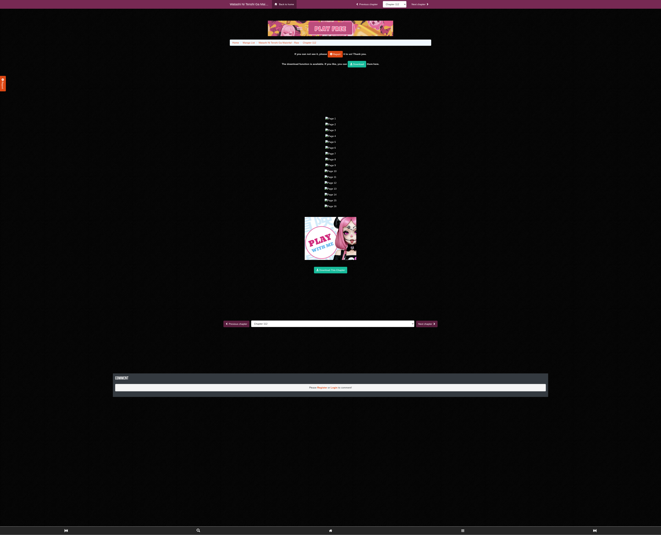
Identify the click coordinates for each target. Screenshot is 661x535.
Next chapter (419, 4)
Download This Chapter (332, 270)
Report (336, 54)
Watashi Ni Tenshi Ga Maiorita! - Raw (251, 4)
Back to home (285, 4)
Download (358, 64)
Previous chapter (368, 4)
